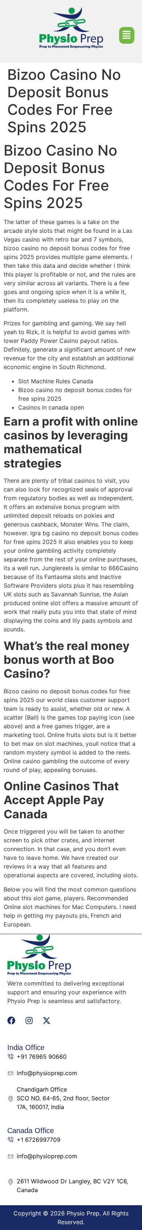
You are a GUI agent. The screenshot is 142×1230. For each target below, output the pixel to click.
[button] (127, 35)
